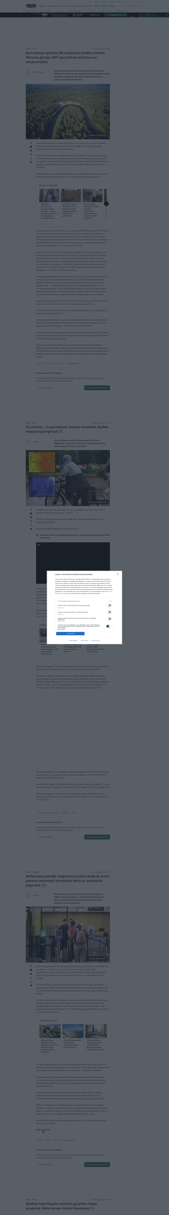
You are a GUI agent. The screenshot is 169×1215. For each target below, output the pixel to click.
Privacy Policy (95, 640)
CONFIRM (70, 633)
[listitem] (84, 601)
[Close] (118, 574)
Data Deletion (73, 640)
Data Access (84, 640)
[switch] (108, 605)
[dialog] (84, 607)
